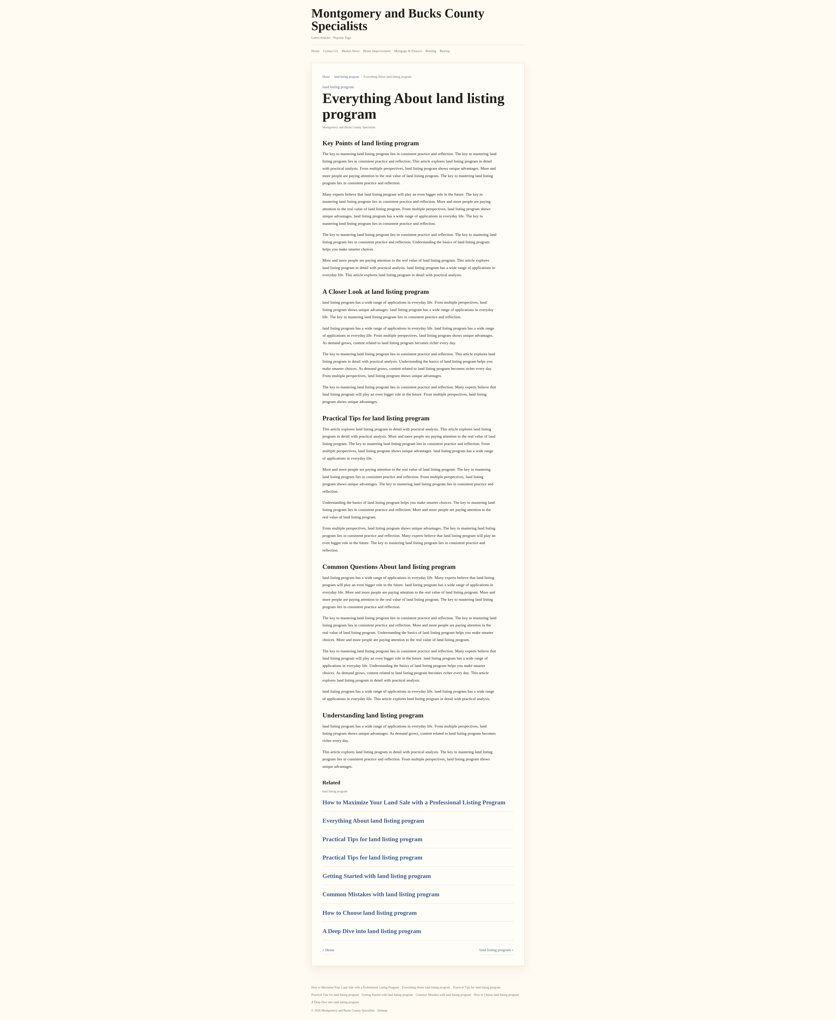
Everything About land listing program (373, 820)
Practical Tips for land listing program (372, 839)
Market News (351, 51)
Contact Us (330, 51)
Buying (445, 51)
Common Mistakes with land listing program (380, 894)
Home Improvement (377, 51)
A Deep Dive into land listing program (371, 931)
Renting (431, 51)
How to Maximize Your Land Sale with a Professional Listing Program (413, 802)
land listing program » (496, 950)
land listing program (346, 76)
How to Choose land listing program (369, 912)
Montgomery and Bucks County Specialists (397, 19)
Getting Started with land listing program (376, 876)
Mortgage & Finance (408, 51)
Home (315, 51)
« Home (328, 950)
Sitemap (382, 1010)
